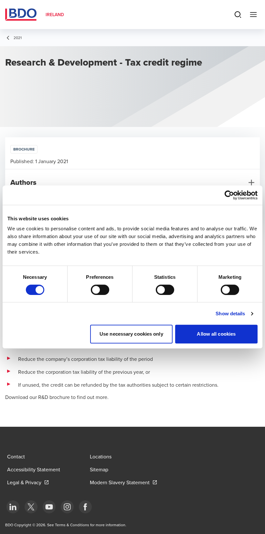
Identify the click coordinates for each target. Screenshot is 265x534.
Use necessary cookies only (131, 334)
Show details (230, 313)
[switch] (100, 290)
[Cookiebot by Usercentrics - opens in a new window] (229, 195)
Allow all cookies (216, 334)
